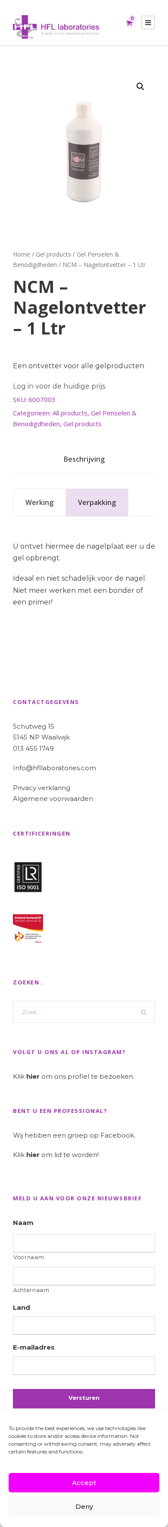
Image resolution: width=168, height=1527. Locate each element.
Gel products (53, 254)
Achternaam (31, 1290)
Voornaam (28, 1257)
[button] (140, 86)
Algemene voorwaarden (53, 798)
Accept (84, 1483)
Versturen (84, 1397)
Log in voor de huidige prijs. (59, 386)
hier (33, 1076)
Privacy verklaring (41, 788)
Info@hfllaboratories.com (54, 768)
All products (70, 412)
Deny (84, 1506)
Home (21, 254)
